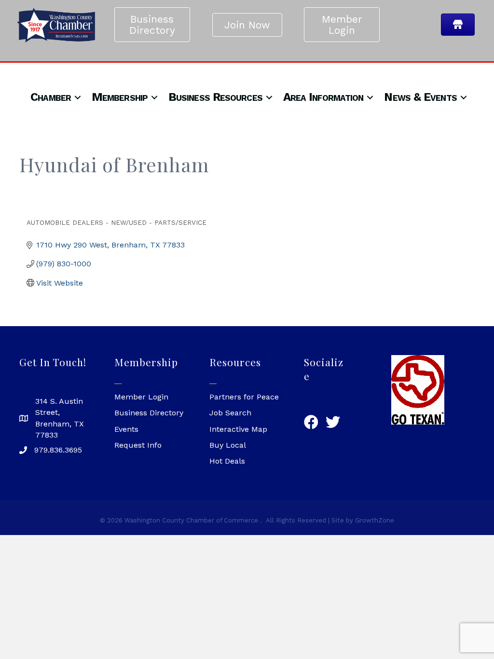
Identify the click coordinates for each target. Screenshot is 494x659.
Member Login (141, 396)
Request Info (138, 445)
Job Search (230, 412)
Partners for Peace (244, 396)
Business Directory (148, 412)
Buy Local (227, 445)
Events (126, 429)
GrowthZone (374, 520)
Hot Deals (227, 461)
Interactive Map (238, 429)
